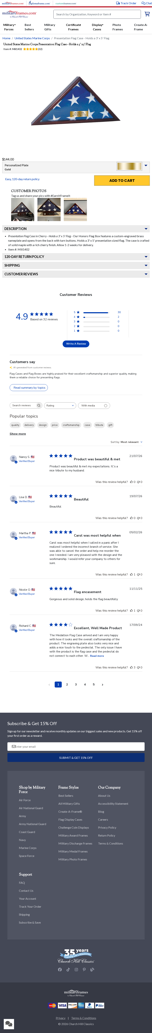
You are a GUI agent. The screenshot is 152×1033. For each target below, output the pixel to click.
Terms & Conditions (110, 843)
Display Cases (97, 27)
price (55, 425)
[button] (147, 3)
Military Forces (8, 27)
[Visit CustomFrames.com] (65, 2)
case (87, 425)
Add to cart (122, 180)
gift (110, 425)
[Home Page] (76, 992)
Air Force (25, 800)
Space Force (26, 855)
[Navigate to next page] (102, 684)
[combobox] (60, 405)
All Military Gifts (69, 803)
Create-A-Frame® (70, 811)
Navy (22, 840)
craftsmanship (71, 425)
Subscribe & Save (30, 922)
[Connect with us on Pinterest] (84, 970)
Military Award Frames (73, 835)
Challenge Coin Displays (73, 827)
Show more (18, 434)
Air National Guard (31, 808)
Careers (103, 819)
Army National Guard (32, 824)
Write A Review (76, 344)
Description (15, 229)
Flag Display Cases (70, 819)
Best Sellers (65, 795)
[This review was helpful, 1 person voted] (131, 575)
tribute (99, 425)
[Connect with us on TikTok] (68, 970)
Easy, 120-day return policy (22, 179)
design (43, 425)
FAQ (22, 882)
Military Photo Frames (72, 859)
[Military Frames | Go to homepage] (19, 14)
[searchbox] (22, 405)
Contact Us (26, 890)
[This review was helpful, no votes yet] (131, 482)
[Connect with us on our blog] (92, 970)
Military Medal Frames (73, 851)
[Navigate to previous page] (49, 684)
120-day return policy (24, 257)
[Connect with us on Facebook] (60, 970)
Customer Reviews (21, 274)
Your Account (27, 898)
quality (15, 425)
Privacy (60, 1018)
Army (22, 816)
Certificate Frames (73, 27)
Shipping (12, 265)
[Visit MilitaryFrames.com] (12, 2)
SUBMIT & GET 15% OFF (76, 757)
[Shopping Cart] (147, 14)
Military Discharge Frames (75, 843)
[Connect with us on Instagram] (76, 970)
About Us (104, 795)
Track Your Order (30, 906)
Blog (101, 811)
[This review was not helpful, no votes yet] (138, 482)
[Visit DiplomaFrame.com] (39, 2)
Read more (97, 656)
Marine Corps (28, 848)
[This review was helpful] (131, 667)
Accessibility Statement (113, 803)
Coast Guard (27, 832)
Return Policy (106, 835)
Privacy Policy (107, 827)
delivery (29, 425)
